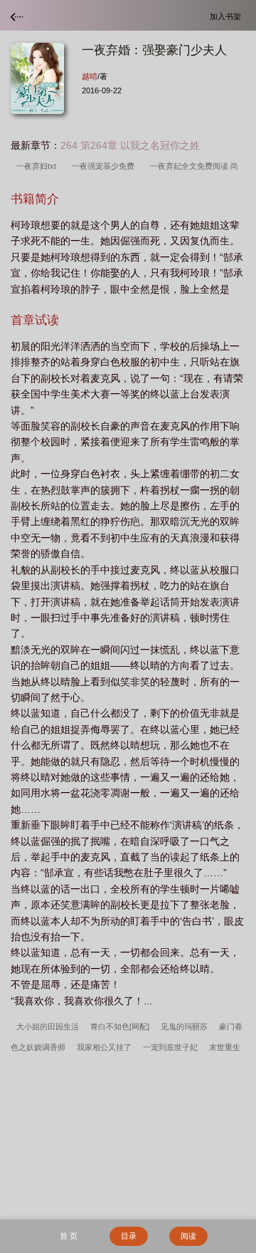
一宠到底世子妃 (170, 1047)
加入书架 (227, 16)
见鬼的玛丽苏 (184, 1026)
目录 (129, 1236)
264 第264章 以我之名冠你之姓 (130, 145)
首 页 (69, 1236)
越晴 (89, 76)
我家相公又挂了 (104, 1047)
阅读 (188, 1236)
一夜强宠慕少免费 (105, 166)
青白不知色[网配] (119, 1026)
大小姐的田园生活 (47, 1026)
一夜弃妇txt (38, 166)
